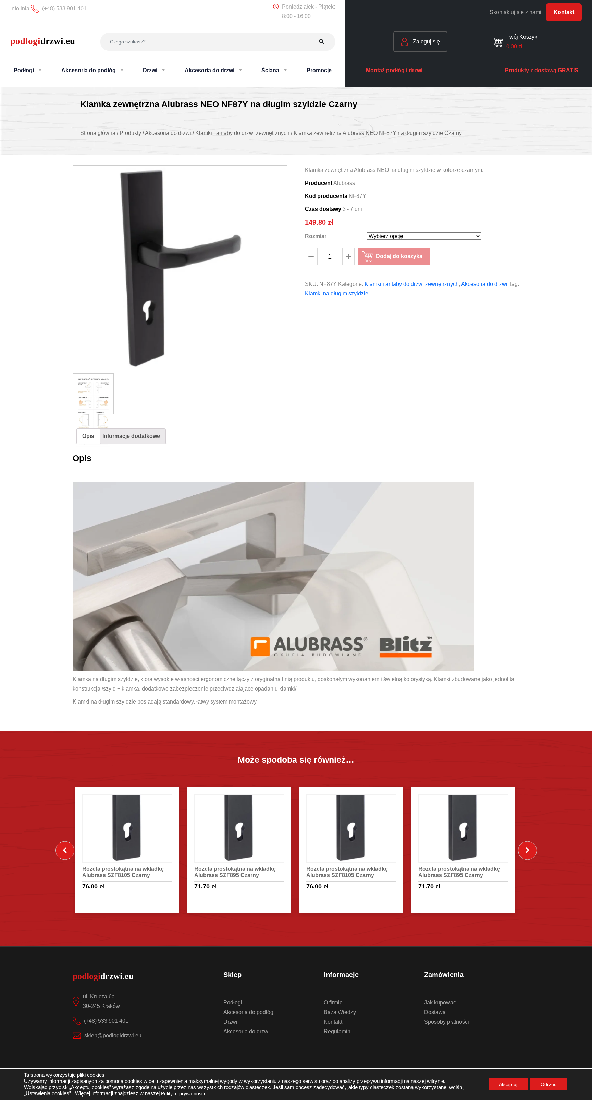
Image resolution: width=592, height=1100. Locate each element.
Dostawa (435, 1012)
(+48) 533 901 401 (106, 1021)
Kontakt (564, 12)
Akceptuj (508, 1084)
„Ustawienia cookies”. (48, 1093)
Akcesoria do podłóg (248, 1012)
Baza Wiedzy (340, 1012)
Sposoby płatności (446, 1022)
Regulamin (337, 1031)
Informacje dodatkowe (131, 436)
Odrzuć (548, 1084)
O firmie (333, 1003)
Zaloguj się (425, 42)
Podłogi (232, 1003)
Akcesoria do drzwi (484, 284)
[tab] (88, 436)
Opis (88, 436)
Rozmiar (315, 236)
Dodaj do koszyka (399, 256)
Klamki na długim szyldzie (336, 293)
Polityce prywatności (183, 1093)
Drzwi (230, 1022)
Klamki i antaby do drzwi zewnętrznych (412, 284)
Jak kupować (440, 1003)
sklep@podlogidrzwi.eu (112, 1035)
